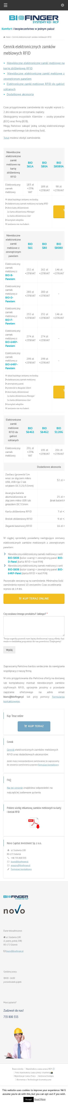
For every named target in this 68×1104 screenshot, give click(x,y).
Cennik (11, 749)
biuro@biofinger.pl (19, 861)
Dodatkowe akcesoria (20, 94)
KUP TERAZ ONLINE (36, 598)
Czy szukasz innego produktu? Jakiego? (25, 613)
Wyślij (9, 649)
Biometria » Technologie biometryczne (34, 1079)
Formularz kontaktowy (21, 869)
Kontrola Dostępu (46, 1076)
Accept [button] (28, 1099)
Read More (40, 1099)
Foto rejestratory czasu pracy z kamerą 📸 (34, 1072)
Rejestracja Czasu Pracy (25, 1076)
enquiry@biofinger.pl (20, 865)
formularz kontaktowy (48, 764)
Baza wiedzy (17, 1069)
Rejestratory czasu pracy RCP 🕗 (40, 1069)
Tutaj (6, 137)
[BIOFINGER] (34, 22)
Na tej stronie (15, 787)
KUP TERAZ (36, 726)
